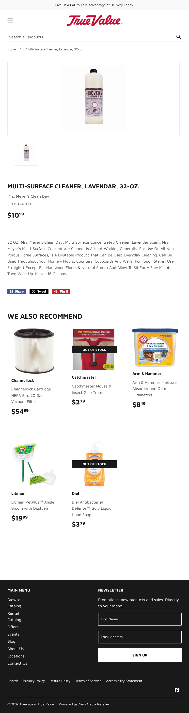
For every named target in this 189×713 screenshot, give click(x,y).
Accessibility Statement (124, 681)
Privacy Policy (34, 681)
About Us (15, 648)
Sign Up (139, 655)
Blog (11, 641)
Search (12, 681)
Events (13, 634)
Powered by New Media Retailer (84, 704)
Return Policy (60, 681)
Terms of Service (88, 681)
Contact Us (17, 663)
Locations (15, 656)
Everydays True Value (37, 704)
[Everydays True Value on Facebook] (177, 690)
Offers (12, 626)
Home (11, 49)
